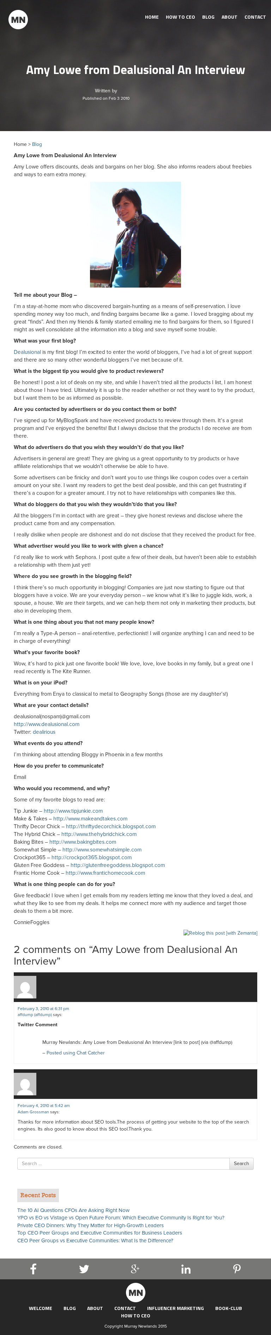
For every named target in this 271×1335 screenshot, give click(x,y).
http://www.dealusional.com (46, 724)
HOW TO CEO (180, 16)
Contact (255, 16)
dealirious (44, 732)
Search (241, 1164)
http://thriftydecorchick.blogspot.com (111, 826)
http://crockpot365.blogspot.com (92, 857)
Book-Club (228, 1308)
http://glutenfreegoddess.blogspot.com (118, 865)
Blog (208, 16)
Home (152, 16)
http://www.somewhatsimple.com (101, 850)
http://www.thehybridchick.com (99, 834)
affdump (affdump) (35, 1014)
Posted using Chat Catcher (76, 1053)
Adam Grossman (33, 1111)
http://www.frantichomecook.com (105, 873)
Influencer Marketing (175, 1308)
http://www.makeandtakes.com (90, 819)
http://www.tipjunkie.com (73, 811)
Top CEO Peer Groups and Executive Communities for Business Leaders (99, 1233)
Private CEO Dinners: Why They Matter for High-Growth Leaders (90, 1225)
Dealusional (27, 352)
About (229, 16)
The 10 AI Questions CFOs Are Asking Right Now (73, 1210)
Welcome (40, 1308)
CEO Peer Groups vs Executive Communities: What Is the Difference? (95, 1240)
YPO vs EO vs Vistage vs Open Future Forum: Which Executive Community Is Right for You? (120, 1217)
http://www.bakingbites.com (82, 842)
